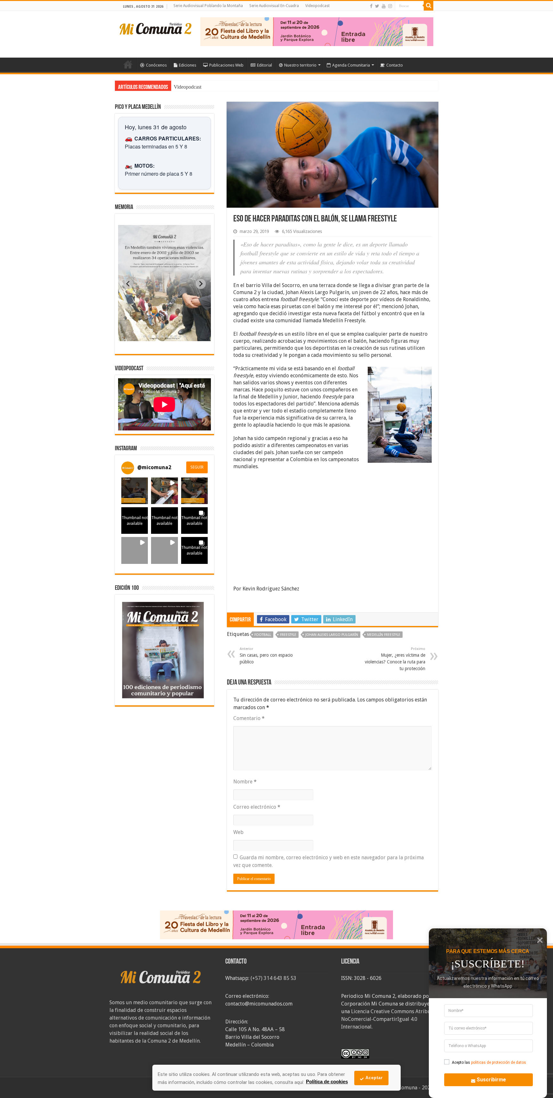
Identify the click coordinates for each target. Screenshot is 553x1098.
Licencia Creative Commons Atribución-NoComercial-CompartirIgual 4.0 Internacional (391, 1019)
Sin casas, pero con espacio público (266, 655)
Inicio (128, 64)
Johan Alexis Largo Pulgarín (331, 635)
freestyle (288, 635)
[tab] (144, 336)
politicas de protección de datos (498, 1062)
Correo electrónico (256, 807)
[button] (134, 490)
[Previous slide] (128, 284)
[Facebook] (371, 6)
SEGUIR (197, 467)
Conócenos (156, 65)
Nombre (245, 782)
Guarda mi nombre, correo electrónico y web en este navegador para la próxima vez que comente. (328, 861)
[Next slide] (201, 284)
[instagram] (390, 6)
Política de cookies (327, 1081)
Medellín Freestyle (383, 635)
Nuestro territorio (300, 65)
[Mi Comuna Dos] (156, 28)
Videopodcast (317, 6)
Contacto (394, 65)
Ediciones (187, 65)
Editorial (264, 65)
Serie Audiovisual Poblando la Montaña (208, 6)
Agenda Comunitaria (351, 65)
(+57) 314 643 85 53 (273, 978)
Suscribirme (491, 1080)
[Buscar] (428, 6)
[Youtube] (383, 6)
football (262, 635)
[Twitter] (377, 6)
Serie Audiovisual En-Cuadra (274, 6)
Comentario (249, 718)
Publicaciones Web (226, 65)
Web (238, 832)
